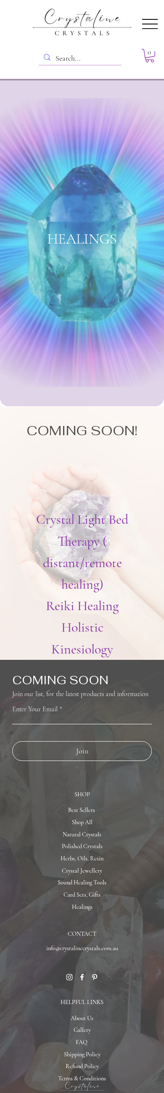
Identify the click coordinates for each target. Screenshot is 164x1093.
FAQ (81, 1042)
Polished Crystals (82, 846)
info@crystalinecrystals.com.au (82, 948)
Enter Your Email (35, 709)
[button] (150, 55)
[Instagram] (69, 977)
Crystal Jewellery (82, 870)
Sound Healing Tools (82, 882)
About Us (82, 1018)
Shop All (82, 822)
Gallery (82, 1030)
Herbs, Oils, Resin (82, 858)
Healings (82, 907)
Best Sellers (81, 810)
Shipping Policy (82, 1054)
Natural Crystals (82, 834)
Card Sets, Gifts (82, 894)
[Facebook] (82, 977)
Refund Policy (82, 1066)
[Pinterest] (94, 977)
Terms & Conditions (82, 1078)
